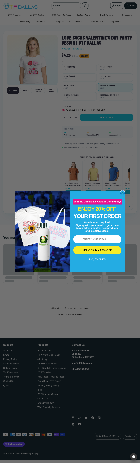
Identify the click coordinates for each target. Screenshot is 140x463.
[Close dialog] (122, 193)
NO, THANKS (97, 259)
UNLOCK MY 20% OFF (97, 250)
